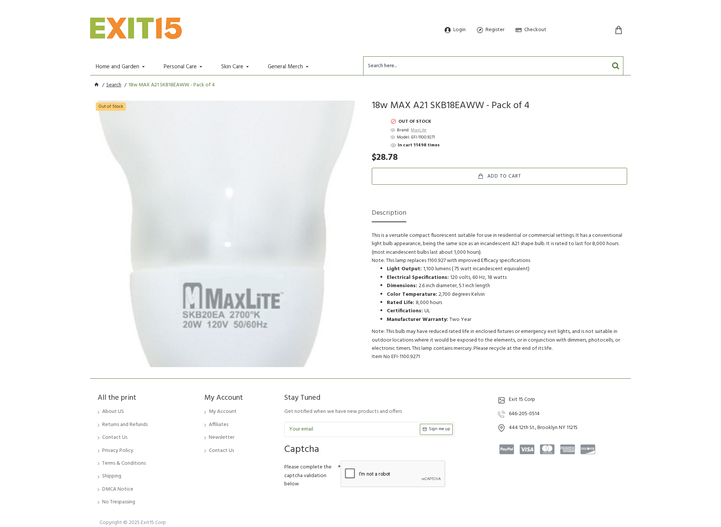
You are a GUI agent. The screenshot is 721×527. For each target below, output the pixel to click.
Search (113, 85)
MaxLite (419, 130)
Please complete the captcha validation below (308, 475)
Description (389, 213)
